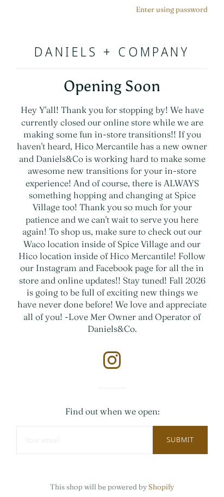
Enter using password (172, 9)
